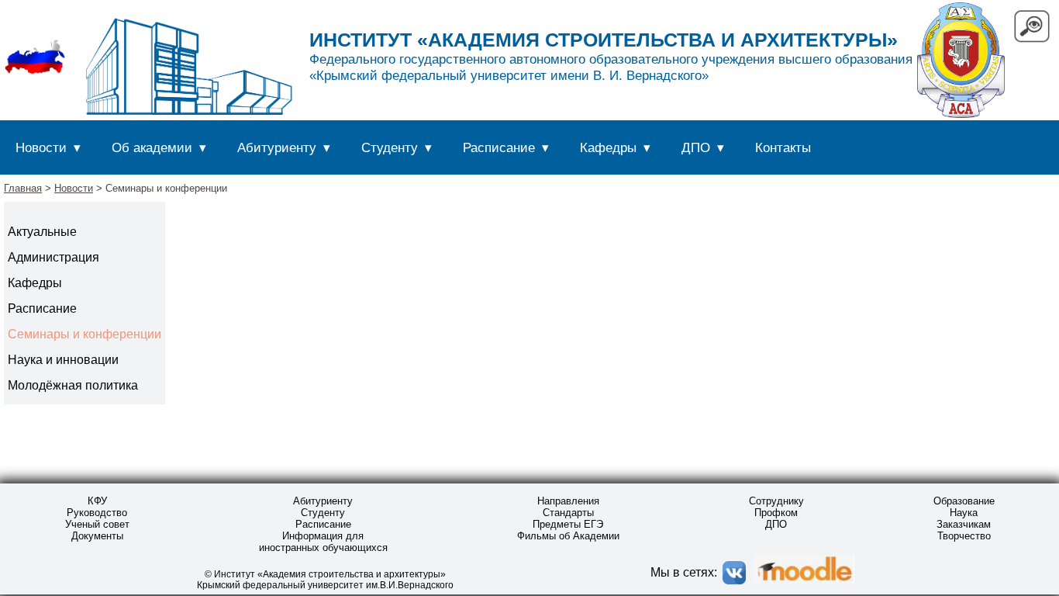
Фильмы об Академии (568, 536)
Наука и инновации (63, 359)
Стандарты (568, 512)
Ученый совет (97, 524)
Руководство (97, 512)
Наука (964, 512)
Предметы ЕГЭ (568, 524)
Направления (568, 501)
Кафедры (608, 147)
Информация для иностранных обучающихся (323, 541)
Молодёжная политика (73, 385)
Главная (23, 188)
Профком (776, 512)
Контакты (783, 147)
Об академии (152, 147)
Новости (41, 147)
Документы (97, 536)
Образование (964, 501)
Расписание (499, 147)
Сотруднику (776, 501)
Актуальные (42, 231)
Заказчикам (964, 524)
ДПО (695, 147)
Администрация (53, 257)
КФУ (97, 501)
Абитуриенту (276, 147)
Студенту (389, 147)
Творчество (964, 536)
